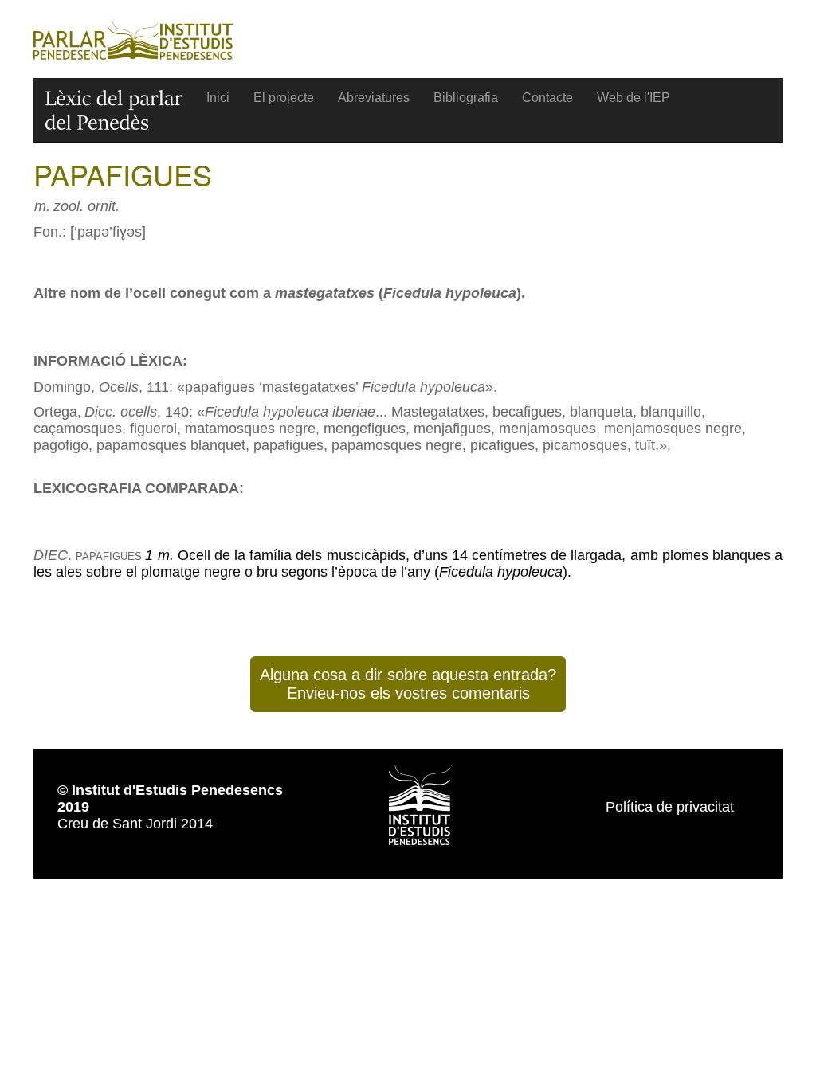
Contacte (547, 97)
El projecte (283, 97)
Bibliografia (466, 97)
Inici (218, 97)
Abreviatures (374, 97)
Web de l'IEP (633, 97)
